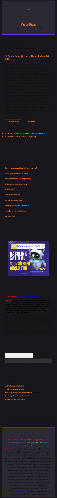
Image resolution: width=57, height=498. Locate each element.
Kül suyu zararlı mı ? (11, 216)
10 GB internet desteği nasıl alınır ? (16, 184)
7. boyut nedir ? (10, 189)
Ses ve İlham (28, 25)
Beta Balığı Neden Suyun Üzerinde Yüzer (18, 393)
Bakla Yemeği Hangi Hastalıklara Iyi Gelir (27, 57)
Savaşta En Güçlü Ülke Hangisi (15, 399)
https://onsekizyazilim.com (14, 133)
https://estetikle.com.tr (36, 133)
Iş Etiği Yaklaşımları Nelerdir (14, 386)
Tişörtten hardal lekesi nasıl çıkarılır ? (17, 205)
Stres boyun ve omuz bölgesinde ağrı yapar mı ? (21, 168)
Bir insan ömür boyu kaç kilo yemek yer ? (18, 179)
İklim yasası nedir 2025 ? (13, 195)
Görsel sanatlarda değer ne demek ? (17, 173)
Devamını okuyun (15, 122)
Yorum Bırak (31, 122)
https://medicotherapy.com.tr (15, 136)
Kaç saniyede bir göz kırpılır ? (15, 200)
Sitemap (32, 136)
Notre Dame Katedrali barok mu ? (16, 211)
